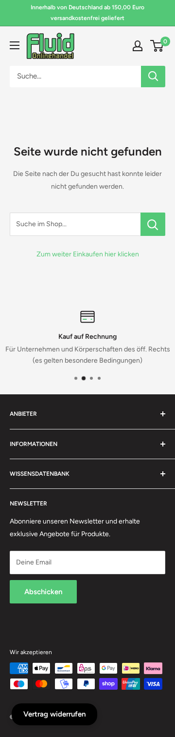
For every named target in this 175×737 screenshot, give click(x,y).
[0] (157, 46)
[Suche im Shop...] (152, 224)
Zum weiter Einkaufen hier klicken (87, 254)
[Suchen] (153, 76)
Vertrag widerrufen (54, 714)
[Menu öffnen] (14, 45)
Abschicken (43, 591)
